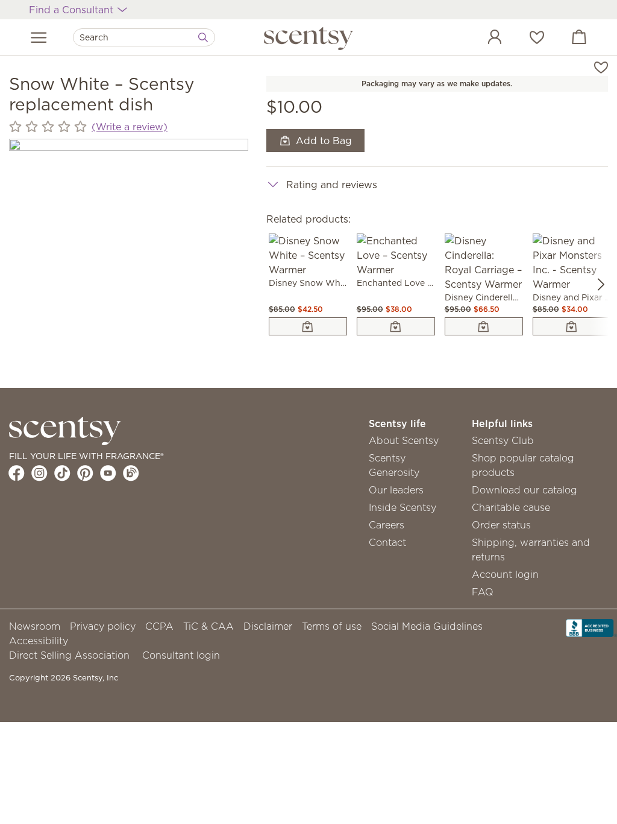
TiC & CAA (208, 626)
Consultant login (181, 655)
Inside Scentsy (402, 507)
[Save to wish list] (601, 66)
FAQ (482, 591)
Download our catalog (524, 489)
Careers (386, 524)
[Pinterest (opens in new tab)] (85, 473)
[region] (128, 258)
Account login (505, 574)
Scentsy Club (503, 440)
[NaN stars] (48, 126)
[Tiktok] (62, 473)
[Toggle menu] (39, 37)
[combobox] (144, 37)
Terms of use (332, 626)
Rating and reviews (331, 184)
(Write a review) (130, 126)
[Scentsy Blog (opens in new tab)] (131, 473)
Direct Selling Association (69, 655)
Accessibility (38, 640)
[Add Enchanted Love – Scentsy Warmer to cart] (396, 326)
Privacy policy (103, 626)
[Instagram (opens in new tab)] (39, 473)
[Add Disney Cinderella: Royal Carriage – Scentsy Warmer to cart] (484, 326)
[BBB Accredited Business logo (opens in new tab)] (591, 626)
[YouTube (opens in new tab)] (108, 473)
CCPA (159, 626)
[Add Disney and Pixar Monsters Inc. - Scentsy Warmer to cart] (572, 326)
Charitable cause (511, 507)
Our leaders (396, 489)
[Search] (203, 37)
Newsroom (34, 626)
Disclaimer (267, 626)
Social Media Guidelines (427, 626)
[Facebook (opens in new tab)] (17, 473)
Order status (501, 524)
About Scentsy (404, 440)
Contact (387, 542)
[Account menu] (483, 38)
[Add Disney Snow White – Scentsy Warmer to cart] (308, 326)
